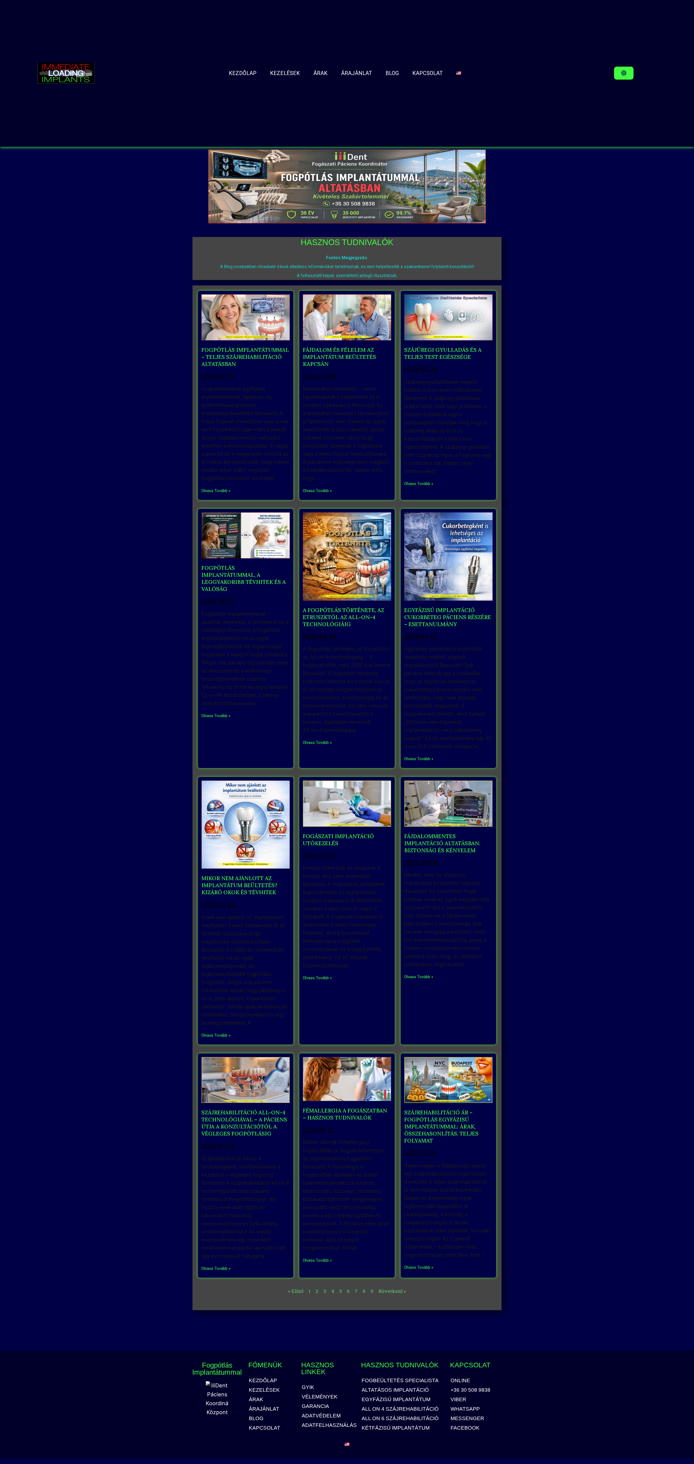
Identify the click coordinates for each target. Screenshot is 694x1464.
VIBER (458, 1399)
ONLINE (460, 1380)
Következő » (392, 1291)
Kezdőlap (242, 73)
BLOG (392, 73)
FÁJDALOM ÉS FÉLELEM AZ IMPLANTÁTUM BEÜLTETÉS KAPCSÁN (339, 356)
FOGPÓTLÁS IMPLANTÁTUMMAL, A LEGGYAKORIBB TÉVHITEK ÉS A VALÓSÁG (243, 578)
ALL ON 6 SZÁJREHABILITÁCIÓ (400, 1418)
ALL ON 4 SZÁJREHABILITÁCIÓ (400, 1409)
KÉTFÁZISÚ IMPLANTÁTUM (396, 1428)
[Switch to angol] (458, 73)
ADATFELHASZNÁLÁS (329, 1425)
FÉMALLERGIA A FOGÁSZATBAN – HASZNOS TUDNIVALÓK (345, 1114)
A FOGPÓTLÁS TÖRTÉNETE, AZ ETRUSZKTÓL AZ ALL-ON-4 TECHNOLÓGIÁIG (343, 617)
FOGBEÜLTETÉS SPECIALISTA (400, 1380)
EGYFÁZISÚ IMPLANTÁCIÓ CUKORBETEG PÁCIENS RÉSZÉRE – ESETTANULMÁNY (447, 617)
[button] (624, 73)
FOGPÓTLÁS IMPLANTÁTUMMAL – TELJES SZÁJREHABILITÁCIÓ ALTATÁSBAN (245, 356)
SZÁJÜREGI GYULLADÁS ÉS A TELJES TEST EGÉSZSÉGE (442, 353)
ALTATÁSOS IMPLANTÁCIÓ (395, 1390)
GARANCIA (315, 1406)
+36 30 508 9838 (470, 1390)
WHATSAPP (465, 1409)
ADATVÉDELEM (321, 1416)
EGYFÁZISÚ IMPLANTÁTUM (396, 1399)
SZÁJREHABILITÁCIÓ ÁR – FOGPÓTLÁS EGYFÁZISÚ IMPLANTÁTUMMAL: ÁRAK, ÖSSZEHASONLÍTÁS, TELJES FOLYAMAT (441, 1126)
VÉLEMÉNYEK (320, 1397)
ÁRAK (320, 73)
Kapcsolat (427, 73)
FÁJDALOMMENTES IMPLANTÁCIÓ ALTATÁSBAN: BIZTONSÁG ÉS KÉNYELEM (442, 843)
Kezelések (285, 73)
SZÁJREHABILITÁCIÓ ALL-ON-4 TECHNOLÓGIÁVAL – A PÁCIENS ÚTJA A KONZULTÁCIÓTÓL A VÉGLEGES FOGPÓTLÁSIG (244, 1123)
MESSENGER (467, 1418)
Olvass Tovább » (215, 490)
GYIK (308, 1387)
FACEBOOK (465, 1428)
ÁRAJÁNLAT (356, 73)
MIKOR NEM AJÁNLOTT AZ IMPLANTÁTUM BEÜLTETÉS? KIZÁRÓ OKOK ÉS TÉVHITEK (239, 885)
